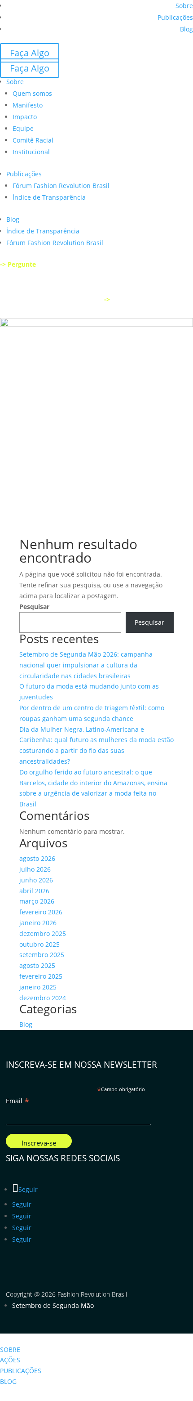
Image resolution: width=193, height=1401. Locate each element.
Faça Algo (29, 53)
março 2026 (36, 901)
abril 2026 (34, 890)
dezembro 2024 (42, 998)
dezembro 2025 (42, 933)
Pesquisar (34, 606)
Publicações (175, 17)
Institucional (31, 152)
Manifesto (28, 105)
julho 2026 (35, 869)
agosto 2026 (37, 858)
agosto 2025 (37, 965)
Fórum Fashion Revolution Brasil (61, 185)
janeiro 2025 (38, 987)
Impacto (25, 116)
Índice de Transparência (49, 197)
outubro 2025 (39, 944)
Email (18, 1101)
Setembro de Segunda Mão (53, 1305)
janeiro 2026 (38, 922)
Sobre (184, 5)
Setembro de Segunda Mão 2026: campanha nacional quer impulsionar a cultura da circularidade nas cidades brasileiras (86, 665)
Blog (186, 29)
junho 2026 (36, 880)
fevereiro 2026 (40, 912)
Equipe (23, 128)
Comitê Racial (33, 140)
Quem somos (32, 93)
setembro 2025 (41, 954)
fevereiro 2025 (40, 976)
